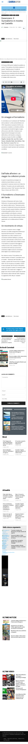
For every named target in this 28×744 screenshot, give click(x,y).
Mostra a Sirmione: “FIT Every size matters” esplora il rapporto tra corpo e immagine (21, 683)
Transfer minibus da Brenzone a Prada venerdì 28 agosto (18, 423)
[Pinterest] (9, 34)
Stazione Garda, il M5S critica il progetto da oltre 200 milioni (19, 516)
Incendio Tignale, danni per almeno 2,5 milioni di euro (20, 451)
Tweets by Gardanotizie (8, 552)
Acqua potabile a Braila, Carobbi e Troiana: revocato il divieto (18, 547)
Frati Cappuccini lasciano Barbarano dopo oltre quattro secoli (7, 443)
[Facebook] (2, 34)
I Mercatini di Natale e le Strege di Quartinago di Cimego (21, 676)
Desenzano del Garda (5, 62)
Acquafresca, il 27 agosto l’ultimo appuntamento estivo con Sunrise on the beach (18, 428)
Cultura (6, 11)
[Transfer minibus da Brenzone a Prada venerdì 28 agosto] (4, 353)
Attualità (6, 490)
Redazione (6, 27)
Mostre (17, 15)
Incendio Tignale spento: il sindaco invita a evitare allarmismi (19, 506)
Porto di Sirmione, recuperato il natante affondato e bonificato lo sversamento (8, 506)
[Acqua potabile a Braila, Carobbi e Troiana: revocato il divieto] (5, 550)
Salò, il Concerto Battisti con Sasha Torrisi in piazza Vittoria (20, 496)
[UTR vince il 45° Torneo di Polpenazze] (9, 691)
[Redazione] (2, 27)
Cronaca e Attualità (5, 15)
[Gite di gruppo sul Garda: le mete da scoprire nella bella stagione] (7, 414)
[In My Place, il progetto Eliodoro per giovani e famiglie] (4, 364)
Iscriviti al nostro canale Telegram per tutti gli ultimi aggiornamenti (14, 329)
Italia (11, 62)
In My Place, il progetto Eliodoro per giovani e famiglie (17, 542)
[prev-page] (1, 369)
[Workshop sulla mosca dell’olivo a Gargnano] (6, 632)
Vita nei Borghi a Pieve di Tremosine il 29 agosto (8, 451)
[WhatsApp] (12, 34)
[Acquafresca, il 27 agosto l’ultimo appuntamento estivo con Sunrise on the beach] (7, 428)
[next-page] (3, 369)
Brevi (5, 437)
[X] (6, 34)
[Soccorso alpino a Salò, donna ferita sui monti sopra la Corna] (4, 358)
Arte (9, 11)
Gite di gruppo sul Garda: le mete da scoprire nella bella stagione (17, 414)
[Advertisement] (14, 474)
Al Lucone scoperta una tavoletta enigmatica (20, 442)
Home (2, 11)
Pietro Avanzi (16, 38)
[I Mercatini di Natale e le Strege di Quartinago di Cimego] (9, 677)
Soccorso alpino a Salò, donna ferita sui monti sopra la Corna (18, 537)
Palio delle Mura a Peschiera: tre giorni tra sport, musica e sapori (8, 496)
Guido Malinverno (8, 38)
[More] (16, 34)
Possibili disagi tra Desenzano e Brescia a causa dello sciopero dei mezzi (19, 340)
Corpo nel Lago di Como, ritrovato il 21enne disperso (7, 515)
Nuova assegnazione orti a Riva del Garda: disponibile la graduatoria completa (6, 340)
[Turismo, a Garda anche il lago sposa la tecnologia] (7, 418)
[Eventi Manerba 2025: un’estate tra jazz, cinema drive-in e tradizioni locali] (9, 697)
